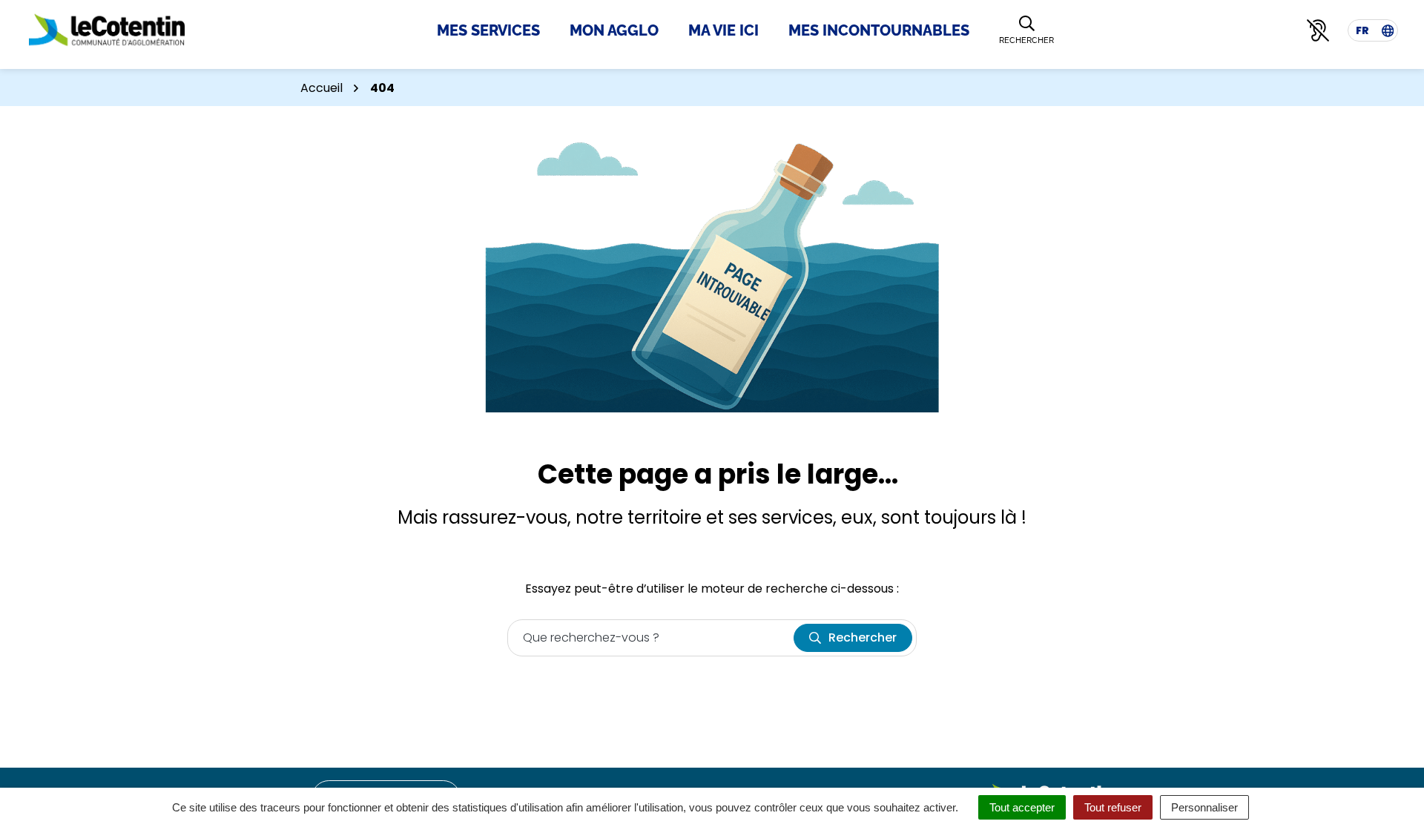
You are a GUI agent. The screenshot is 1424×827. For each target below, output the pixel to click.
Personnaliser (1204, 807)
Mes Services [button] (488, 30)
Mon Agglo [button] (614, 30)
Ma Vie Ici (723, 30)
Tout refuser (1112, 807)
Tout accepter (1022, 807)
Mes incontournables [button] (878, 30)
